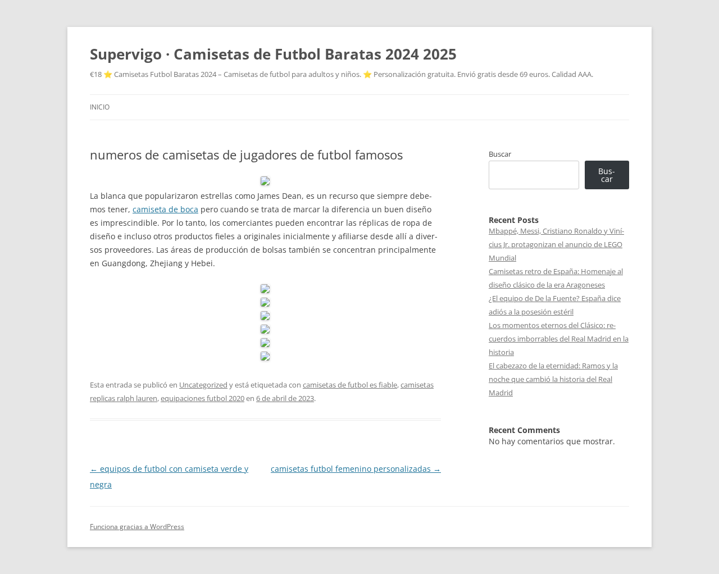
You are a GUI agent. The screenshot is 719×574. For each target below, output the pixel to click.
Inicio (100, 107)
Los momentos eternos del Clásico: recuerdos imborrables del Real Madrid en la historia (559, 338)
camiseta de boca (165, 209)
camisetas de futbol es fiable (350, 385)
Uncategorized (203, 385)
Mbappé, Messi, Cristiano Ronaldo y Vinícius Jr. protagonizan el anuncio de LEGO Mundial (556, 244)
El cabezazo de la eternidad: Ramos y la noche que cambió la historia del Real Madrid (553, 379)
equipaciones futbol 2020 (202, 398)
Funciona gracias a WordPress (137, 526)
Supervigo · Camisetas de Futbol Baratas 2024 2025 (273, 54)
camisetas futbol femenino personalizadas (356, 468)
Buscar (500, 154)
